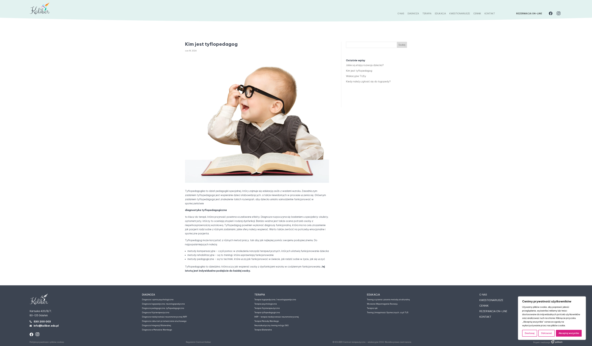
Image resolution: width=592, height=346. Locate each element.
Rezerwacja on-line (529, 13)
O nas (400, 13)
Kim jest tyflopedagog (359, 70)
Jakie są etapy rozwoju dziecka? (365, 65)
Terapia (427, 13)
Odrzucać (546, 333)
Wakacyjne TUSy (356, 76)
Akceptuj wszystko (569, 333)
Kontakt (490, 13)
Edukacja (440, 13)
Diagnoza (413, 13)
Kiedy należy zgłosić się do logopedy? (368, 81)
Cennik (477, 13)
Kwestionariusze (459, 13)
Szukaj (402, 44)
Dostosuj (529, 333)
